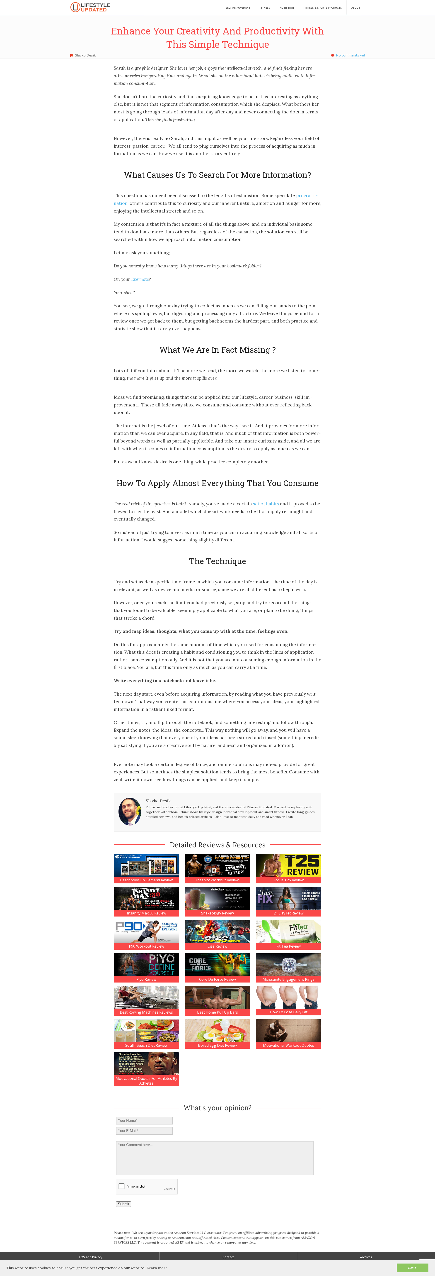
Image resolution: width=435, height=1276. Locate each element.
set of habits (266, 503)
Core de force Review (217, 979)
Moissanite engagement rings (288, 979)
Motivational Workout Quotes (288, 1045)
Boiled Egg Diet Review (217, 1045)
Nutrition (287, 7)
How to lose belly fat (288, 1012)
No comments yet (350, 55)
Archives (366, 1257)
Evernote (140, 279)
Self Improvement (238, 7)
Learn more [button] (157, 1268)
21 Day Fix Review (288, 913)
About (355, 7)
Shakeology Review (217, 913)
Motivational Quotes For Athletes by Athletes (146, 1081)
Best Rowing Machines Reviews (146, 1012)
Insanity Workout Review (217, 880)
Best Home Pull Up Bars (217, 1012)
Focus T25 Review (289, 880)
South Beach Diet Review (146, 1045)
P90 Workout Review (146, 946)
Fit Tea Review (288, 946)
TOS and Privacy (90, 1257)
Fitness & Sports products (323, 7)
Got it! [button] (413, 1268)
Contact (228, 1257)
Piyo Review (146, 979)
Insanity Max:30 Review (146, 913)
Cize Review (217, 946)
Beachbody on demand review (146, 880)
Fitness (265, 7)
